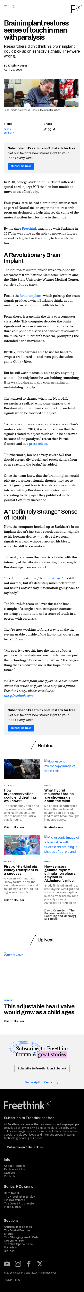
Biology (9, 785)
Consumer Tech (14, 1240)
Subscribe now (21, 166)
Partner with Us (14, 1169)
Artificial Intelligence (18, 1226)
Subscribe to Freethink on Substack (42, 1068)
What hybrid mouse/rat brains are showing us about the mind (59, 796)
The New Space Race (18, 1244)
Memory (48, 861)
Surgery (9, 132)
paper (33, 495)
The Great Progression (19, 1203)
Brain (7, 129)
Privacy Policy (12, 1279)
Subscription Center (39, 1082)
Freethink (29, 228)
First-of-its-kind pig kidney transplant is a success (21, 870)
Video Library (12, 1206)
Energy (8, 1233)
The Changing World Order (21, 1237)
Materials (10, 1247)
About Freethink (15, 1165)
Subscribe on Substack (23, 1147)
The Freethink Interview (19, 1196)
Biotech (9, 1251)
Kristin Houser (17, 65)
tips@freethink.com (18, 696)
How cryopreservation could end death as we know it (20, 796)
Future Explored (14, 1200)
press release (38, 444)
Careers (9, 1172)
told (52, 578)
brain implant (30, 296)
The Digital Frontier (17, 1230)
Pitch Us (9, 1176)
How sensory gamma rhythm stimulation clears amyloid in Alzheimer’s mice (60, 873)
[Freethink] (76, 8)
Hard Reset (11, 1193)
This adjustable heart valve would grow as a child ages (39, 1009)
